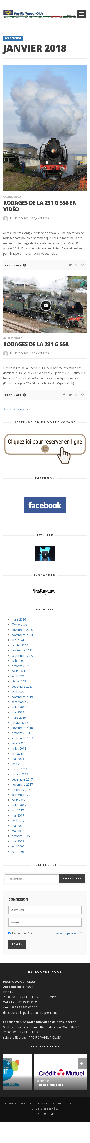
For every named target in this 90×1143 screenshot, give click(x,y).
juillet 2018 (19, 748)
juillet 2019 (19, 707)
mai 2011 (18, 826)
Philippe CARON (19, 218)
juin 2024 (18, 640)
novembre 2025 (22, 630)
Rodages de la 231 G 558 (35, 344)
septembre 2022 (23, 656)
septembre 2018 (23, 738)
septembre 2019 (23, 702)
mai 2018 (18, 759)
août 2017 (18, 800)
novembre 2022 (22, 650)
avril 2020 (18, 692)
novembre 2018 (22, 728)
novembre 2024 (22, 635)
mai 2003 (18, 841)
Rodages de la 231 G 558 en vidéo (40, 206)
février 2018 (20, 769)
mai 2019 (18, 712)
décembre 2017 (22, 779)
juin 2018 (18, 753)
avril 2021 (18, 676)
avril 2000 (18, 846)
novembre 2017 (22, 784)
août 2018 (18, 743)
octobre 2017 (21, 790)
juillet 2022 (19, 661)
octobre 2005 (21, 836)
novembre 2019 (22, 697)
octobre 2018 (21, 733)
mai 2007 (18, 831)
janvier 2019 (20, 723)
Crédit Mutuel (18, 1084)
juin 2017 (18, 810)
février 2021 (20, 681)
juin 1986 (18, 852)
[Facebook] (38, 1114)
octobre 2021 (21, 666)
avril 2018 (18, 764)
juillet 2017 (19, 805)
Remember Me (21, 933)
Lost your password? (67, 933)
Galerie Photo (12, 338)
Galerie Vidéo (12, 196)
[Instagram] (45, 1114)
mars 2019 (19, 717)
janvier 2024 (20, 645)
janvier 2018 (20, 774)
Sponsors (11, 1081)
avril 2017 (18, 821)
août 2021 (18, 671)
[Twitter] (52, 1114)
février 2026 (20, 625)
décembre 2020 (22, 687)
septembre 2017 (23, 795)
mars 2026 (19, 619)
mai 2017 (18, 815)
